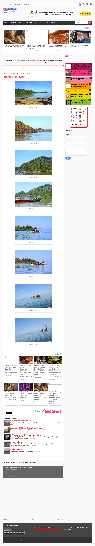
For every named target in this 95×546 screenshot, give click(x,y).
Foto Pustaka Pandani (26, 73)
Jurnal (21, 22)
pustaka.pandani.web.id (37, 60)
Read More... (46, 430)
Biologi (13, 22)
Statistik (85, 527)
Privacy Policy (18, 4)
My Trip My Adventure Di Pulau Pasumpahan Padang (25, 435)
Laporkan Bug (67, 529)
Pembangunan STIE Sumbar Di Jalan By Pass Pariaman (26, 428)
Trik (47, 22)
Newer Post (6, 519)
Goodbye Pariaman (16, 449)
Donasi (75, 527)
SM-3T (41, 22)
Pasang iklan (70, 527)
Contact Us (11, 4)
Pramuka (29, 22)
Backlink (80, 527)
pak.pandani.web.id (38, 62)
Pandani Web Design (29, 540)
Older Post (61, 519)
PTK (36, 22)
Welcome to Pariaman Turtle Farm (20, 421)
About (4, 4)
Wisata (53, 22)
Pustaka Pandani (15, 540)
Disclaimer (26, 4)
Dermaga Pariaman (16, 442)
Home (7, 22)
